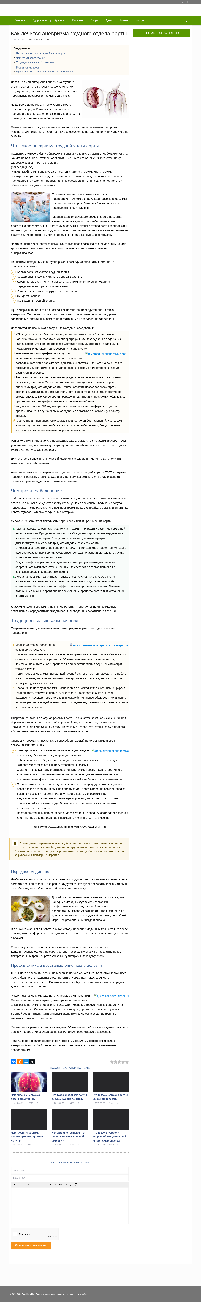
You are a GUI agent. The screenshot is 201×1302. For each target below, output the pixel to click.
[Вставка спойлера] (76, 1184)
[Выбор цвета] (55, 1184)
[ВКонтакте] (13, 1061)
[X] (32, 1061)
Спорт (94, 20)
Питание (77, 20)
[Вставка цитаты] (65, 1184)
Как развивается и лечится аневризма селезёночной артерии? (68, 1136)
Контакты (70, 1294)
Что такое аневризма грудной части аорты (40, 53)
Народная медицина (28, 67)
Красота (59, 20)
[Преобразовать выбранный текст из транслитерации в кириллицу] (70, 1184)
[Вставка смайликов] (49, 1184)
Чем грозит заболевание (30, 58)
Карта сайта (81, 1294)
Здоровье (38, 20)
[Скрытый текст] (60, 1184)
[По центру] (39, 1184)
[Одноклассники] (20, 1061)
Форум (140, 20)
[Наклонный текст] (19, 1184)
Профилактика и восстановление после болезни (44, 71)
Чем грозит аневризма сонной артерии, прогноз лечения (27, 1136)
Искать (185, 21)
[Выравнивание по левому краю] (34, 1184)
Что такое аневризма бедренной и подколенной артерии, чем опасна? (109, 1136)
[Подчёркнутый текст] (23, 1184)
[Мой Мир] (26, 1061)
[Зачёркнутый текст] (28, 1184)
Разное (124, 20)
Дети (109, 20)
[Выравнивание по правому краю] (44, 1184)
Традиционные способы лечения (35, 62)
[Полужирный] (14, 1184)
